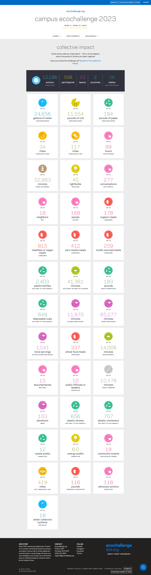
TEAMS (55, 36)
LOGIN (146, 2)
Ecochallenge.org (75, 11)
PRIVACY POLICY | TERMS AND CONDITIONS (85, 568)
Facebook (80, 551)
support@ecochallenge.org (64, 556)
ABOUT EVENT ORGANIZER (118, 554)
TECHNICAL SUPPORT (113, 568)
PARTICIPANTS (73, 36)
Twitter (79, 553)
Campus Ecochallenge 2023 (75, 19)
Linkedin (79, 546)
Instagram (80, 549)
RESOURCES (90, 36)
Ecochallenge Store (130, 2)
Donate (114, 2)
